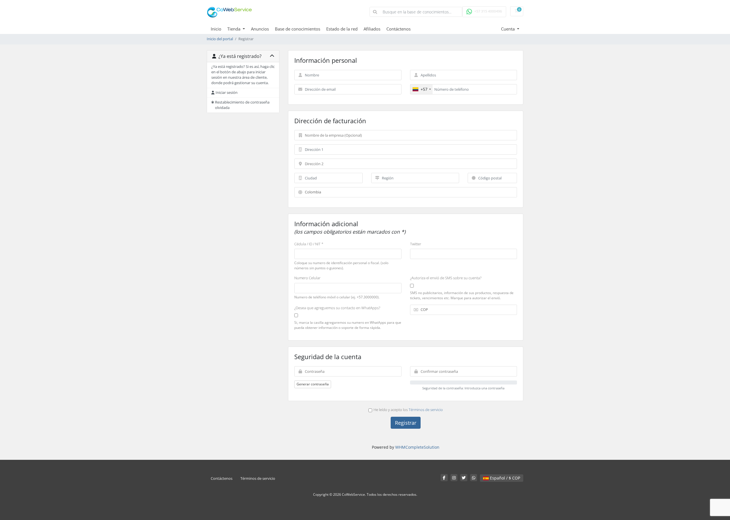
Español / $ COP (504, 478)
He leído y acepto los (408, 409)
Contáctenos (398, 29)
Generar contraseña (313, 384)
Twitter (415, 243)
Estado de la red (342, 29)
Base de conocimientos (297, 29)
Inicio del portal (220, 39)
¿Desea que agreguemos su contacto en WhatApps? (337, 307)
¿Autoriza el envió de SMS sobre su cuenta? (445, 277)
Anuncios (260, 29)
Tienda (234, 29)
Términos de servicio (426, 409)
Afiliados (372, 29)
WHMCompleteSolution (417, 447)
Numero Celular (307, 277)
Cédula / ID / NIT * (308, 243)
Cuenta (508, 29)
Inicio (216, 29)
